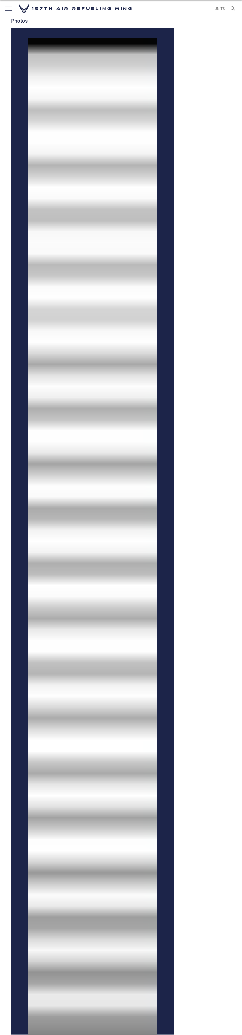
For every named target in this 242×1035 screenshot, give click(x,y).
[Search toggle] (234, 9)
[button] (7, 9)
